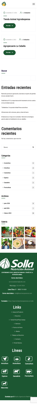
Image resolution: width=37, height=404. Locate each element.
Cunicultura (18, 173)
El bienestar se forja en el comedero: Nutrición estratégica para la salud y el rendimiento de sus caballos (17, 118)
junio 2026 (19, 203)
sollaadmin (27, 13)
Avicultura (19, 168)
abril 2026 (18, 208)
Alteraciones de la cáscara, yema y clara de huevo (15, 112)
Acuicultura (18, 163)
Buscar (4, 71)
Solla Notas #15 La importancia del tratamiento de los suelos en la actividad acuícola (18, 102)
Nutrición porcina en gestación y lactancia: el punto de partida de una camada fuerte (18, 95)
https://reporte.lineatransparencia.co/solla (20, 301)
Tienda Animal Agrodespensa (16, 19)
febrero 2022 (19, 213)
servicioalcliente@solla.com (17, 282)
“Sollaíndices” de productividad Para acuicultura (14, 107)
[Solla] (3, 4)
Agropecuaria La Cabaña (14, 46)
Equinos (18, 178)
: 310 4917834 (17, 286)
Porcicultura (18, 187)
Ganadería (18, 182)
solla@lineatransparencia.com (23, 293)
